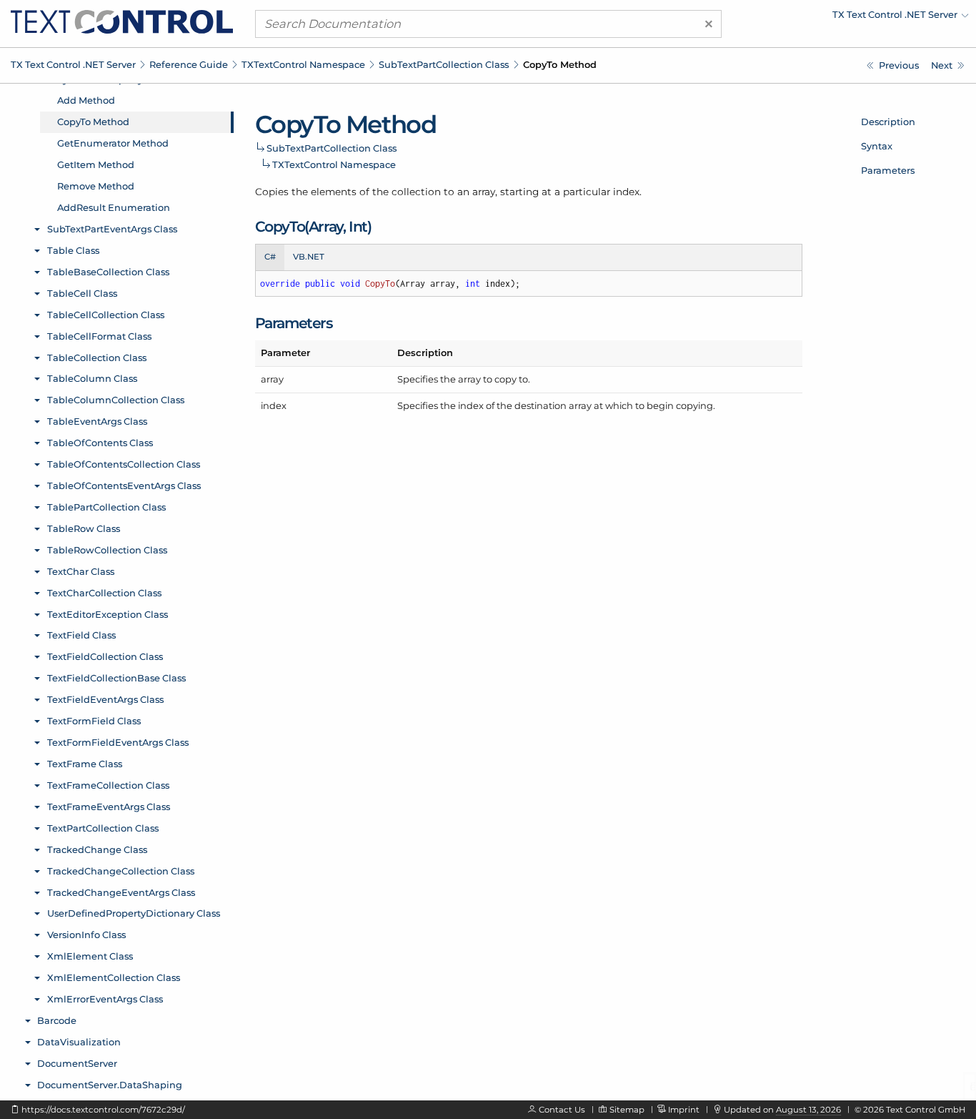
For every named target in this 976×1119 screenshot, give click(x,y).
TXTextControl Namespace (303, 64)
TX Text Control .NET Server (73, 64)
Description (888, 121)
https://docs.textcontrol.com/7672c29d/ (103, 1110)
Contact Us (562, 1110)
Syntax (876, 146)
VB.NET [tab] (308, 257)
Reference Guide (188, 64)
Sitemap (626, 1110)
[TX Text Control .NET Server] (122, 20)
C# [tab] (270, 257)
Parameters (888, 170)
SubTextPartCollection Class (444, 64)
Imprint (683, 1110)
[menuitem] (843, 18)
